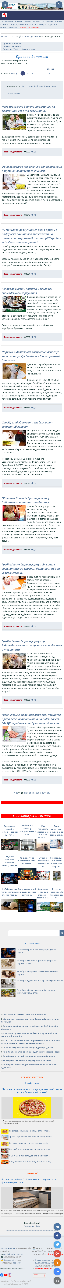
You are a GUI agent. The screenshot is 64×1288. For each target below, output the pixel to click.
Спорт (3, 27)
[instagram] (9, 1276)
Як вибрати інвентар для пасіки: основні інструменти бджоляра (36, 991)
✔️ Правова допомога (29, 36)
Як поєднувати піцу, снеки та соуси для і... (28, 1143)
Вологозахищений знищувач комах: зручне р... (27, 892)
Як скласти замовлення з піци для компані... (29, 1130)
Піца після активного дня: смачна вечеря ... (29, 1155)
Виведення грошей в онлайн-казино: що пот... (9, 830)
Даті (23, 86)
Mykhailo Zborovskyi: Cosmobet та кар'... (43, 862)
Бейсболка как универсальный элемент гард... (9, 892)
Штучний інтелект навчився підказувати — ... (9, 862)
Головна (5, 36)
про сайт (17, 1262)
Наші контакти (8, 1248)
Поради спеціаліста (12, 46)
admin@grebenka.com (13, 1254)
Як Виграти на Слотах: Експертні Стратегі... (27, 860)
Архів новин (7, 21)
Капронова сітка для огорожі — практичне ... (43, 893)
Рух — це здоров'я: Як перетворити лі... (56, 893)
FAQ (36, 1265)
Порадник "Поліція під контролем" (19, 49)
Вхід (38, 1226)
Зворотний (9, 1260)
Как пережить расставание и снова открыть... (43, 832)
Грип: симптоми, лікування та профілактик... (57, 830)
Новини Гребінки (23, 21)
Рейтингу (38, 86)
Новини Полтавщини (43, 21)
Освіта (32, 24)
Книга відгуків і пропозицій (46, 1262)
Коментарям (50, 86)
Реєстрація (29, 1226)
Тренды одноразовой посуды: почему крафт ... (31, 1136)
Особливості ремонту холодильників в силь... (27, 830)
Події (12, 24)
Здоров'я (52, 24)
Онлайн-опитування (44, 1260)
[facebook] (2, 1276)
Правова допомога (12, 43)
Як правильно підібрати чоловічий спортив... (57, 862)
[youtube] (6, 1276)
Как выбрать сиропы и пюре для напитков (29, 1149)
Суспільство (22, 24)
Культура (42, 24)
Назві (30, 86)
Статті (14, 36)
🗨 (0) (33, 151)
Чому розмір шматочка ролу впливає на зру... (30, 1161)
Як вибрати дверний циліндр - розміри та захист (40, 980)
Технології (12, 27)
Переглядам (14, 93)
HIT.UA (36, 1274)
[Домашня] (3, 16)
